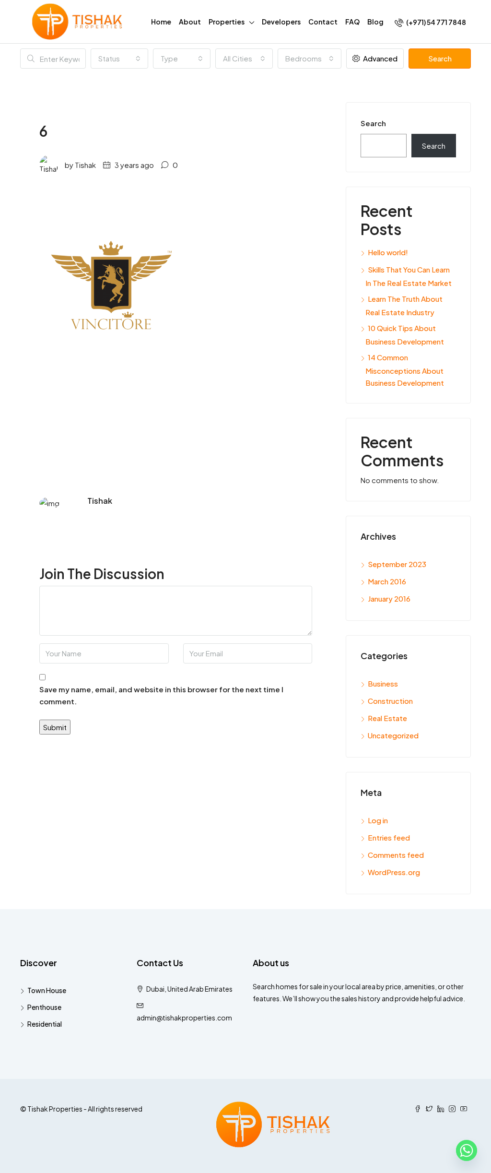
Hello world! (388, 252)
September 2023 (397, 564)
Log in (378, 820)
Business (383, 683)
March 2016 (387, 581)
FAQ (352, 21)
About (190, 21)
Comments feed (396, 854)
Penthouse (44, 1007)
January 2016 (389, 598)
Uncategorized (393, 735)
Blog (375, 21)
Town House (46, 990)
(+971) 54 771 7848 (435, 22)
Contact (323, 21)
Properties (227, 21)
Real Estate (387, 718)
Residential (44, 1023)
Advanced (379, 58)
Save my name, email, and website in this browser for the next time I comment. (161, 695)
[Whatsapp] (466, 1150)
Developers (281, 21)
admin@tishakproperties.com (184, 1017)
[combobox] (119, 58)
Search (440, 58)
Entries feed (389, 837)
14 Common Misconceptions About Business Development (404, 370)
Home (161, 21)
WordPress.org (394, 872)
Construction (390, 700)
